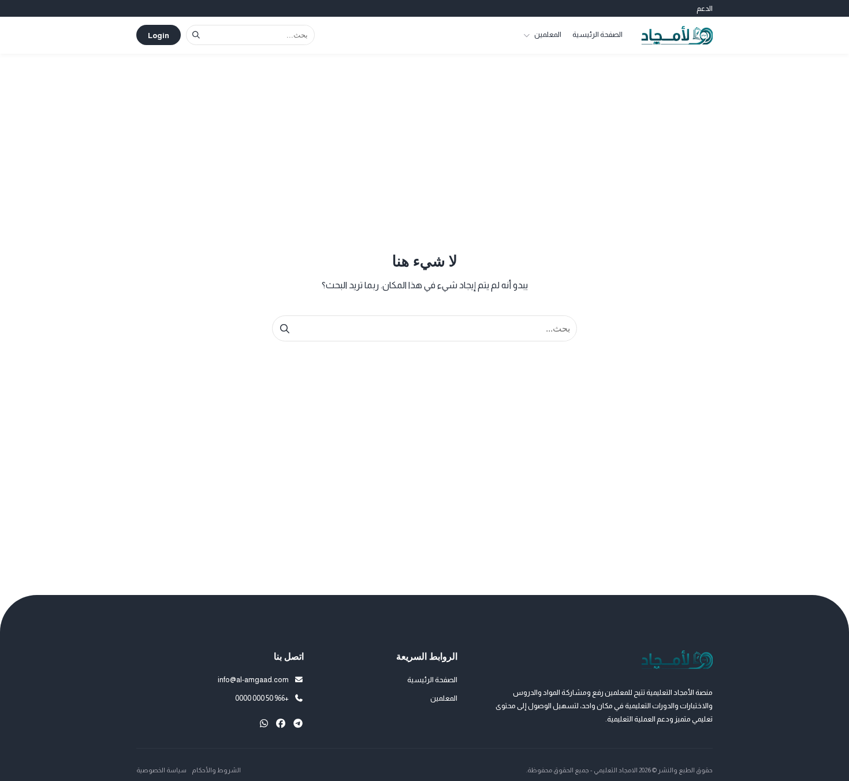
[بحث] (196, 34)
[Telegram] (298, 723)
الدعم (705, 8)
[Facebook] (280, 723)
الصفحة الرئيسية (597, 34)
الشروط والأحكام (216, 770)
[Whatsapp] (264, 723)
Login (158, 35)
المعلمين (547, 34)
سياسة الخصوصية (161, 770)
